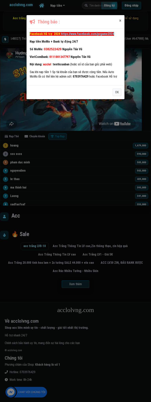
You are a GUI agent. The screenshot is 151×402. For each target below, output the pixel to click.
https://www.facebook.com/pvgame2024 (87, 34)
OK (117, 92)
